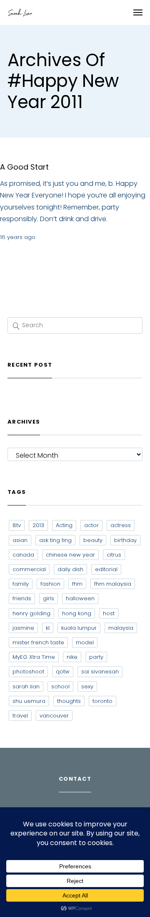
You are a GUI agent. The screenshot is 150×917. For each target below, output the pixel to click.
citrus (114, 555)
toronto (102, 701)
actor (91, 525)
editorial (106, 569)
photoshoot (28, 671)
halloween (80, 598)
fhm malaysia (112, 584)
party (96, 657)
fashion (50, 584)
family (20, 584)
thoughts (69, 701)
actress (120, 525)
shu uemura (28, 701)
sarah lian (26, 686)
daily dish (70, 569)
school (60, 686)
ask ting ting (55, 540)
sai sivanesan (100, 671)
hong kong (76, 613)
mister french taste (38, 642)
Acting (64, 525)
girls (48, 598)
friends (21, 598)
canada (23, 555)
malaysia (120, 628)
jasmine (23, 628)
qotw (63, 671)
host (109, 613)
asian (20, 540)
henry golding (31, 613)
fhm (77, 584)
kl (48, 628)
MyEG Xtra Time (33, 657)
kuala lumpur (79, 628)
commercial (29, 569)
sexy (87, 686)
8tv (16, 525)
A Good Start (24, 167)
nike (72, 657)
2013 (38, 525)
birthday (125, 540)
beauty (92, 540)
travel (20, 716)
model (85, 642)
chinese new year (70, 555)
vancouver (54, 716)
